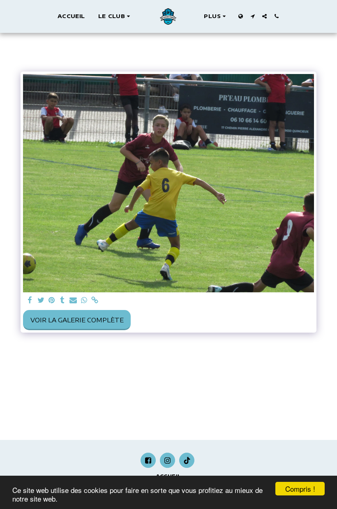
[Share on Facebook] (30, 300)
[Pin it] (51, 300)
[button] (115, 16)
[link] (95, 300)
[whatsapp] (84, 300)
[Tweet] (41, 300)
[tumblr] (62, 300)
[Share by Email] (73, 300)
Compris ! (300, 489)
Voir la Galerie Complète (77, 320)
